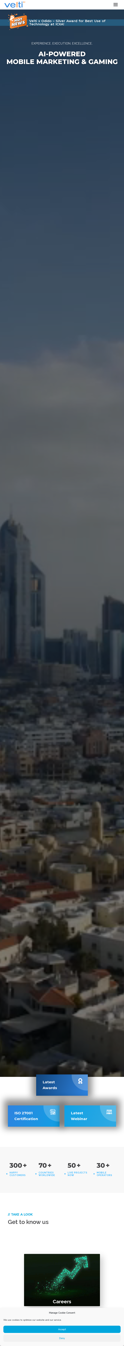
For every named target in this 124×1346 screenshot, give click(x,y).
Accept (62, 1329)
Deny (62, 1338)
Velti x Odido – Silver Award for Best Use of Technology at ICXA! (67, 22)
